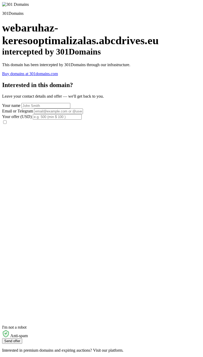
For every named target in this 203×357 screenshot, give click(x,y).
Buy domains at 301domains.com (30, 73)
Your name (11, 105)
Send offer (12, 341)
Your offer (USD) (17, 116)
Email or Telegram (17, 111)
